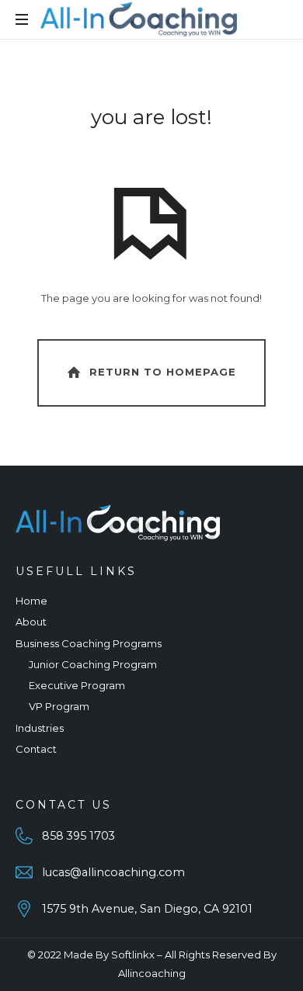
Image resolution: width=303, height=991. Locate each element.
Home (31, 600)
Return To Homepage (162, 372)
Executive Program (77, 685)
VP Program (59, 706)
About (31, 621)
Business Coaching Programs (89, 643)
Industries (40, 728)
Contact (36, 749)
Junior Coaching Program (93, 664)
